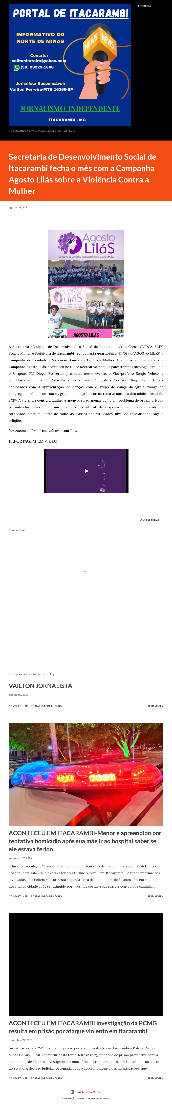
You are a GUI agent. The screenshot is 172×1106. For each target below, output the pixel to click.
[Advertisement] (86, 643)
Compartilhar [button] (149, 520)
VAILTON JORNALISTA (40, 685)
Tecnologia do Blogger (88, 1092)
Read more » (155, 706)
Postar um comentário (46, 706)
